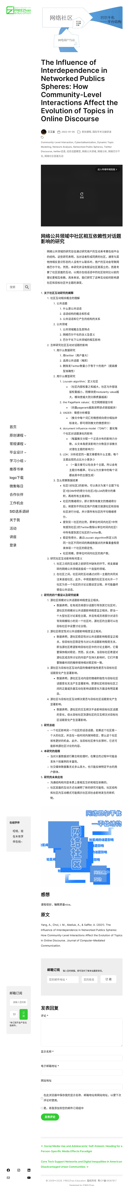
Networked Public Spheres (88, 146)
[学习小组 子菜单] (25, 461)
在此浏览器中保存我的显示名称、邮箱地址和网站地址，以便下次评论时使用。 (82, 1098)
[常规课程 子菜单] (25, 444)
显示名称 (47, 1051)
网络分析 (102, 151)
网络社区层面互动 (54, 156)
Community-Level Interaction (57, 142)
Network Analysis (62, 146)
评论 (44, 1015)
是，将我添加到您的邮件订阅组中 (63, 1108)
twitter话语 (59, 151)
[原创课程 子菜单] (25, 435)
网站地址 (46, 1080)
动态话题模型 (74, 151)
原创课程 (86, 131)
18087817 (111, 1180)
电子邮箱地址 (50, 1066)
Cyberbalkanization (85, 142)
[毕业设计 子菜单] (25, 452)
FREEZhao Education (74, 1180)
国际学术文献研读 (102, 131)
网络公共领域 (89, 151)
